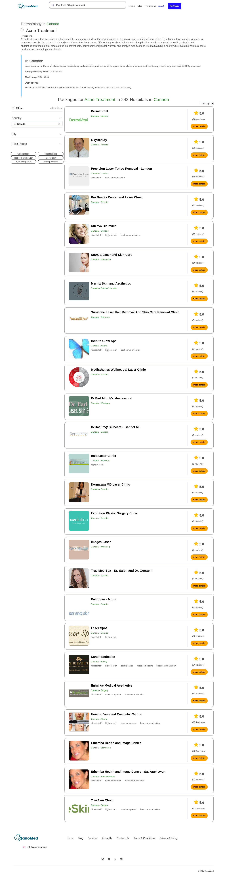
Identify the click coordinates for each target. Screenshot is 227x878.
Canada (52, 24)
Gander (104, 432)
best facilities (127, 665)
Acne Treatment (99, 99)
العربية (161, 6)
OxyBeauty (99, 140)
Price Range (19, 143)
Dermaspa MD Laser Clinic (110, 484)
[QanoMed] (29, 5)
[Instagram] (122, 859)
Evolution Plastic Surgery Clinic (114, 513)
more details (199, 126)
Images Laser (101, 542)
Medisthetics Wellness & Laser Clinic (118, 369)
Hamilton (105, 460)
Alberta (104, 345)
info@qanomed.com (37, 847)
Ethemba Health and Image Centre (116, 743)
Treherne (105, 317)
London (104, 173)
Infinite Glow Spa (103, 341)
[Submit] (52, 5)
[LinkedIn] (116, 859)
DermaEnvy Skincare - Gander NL (115, 427)
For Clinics (174, 6)
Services (92, 838)
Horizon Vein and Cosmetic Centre (116, 714)
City (14, 134)
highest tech (111, 235)
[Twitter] (103, 859)
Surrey (104, 661)
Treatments (150, 6)
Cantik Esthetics (103, 656)
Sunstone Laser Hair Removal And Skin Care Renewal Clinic (135, 312)
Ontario (104, 489)
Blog (140, 6)
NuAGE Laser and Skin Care (111, 254)
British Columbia (109, 288)
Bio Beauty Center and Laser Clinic (117, 197)
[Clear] (59, 123)
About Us (107, 838)
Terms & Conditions (144, 838)
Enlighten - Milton (104, 599)
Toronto (104, 144)
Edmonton (106, 747)
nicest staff (96, 177)
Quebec (104, 231)
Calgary (104, 116)
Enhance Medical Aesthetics (111, 685)
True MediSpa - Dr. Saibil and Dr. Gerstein (121, 570)
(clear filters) (56, 108)
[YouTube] (110, 859)
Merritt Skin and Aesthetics (111, 283)
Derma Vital (99, 111)
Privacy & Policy (169, 838)
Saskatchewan (108, 776)
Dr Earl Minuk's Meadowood (111, 398)
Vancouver (106, 259)
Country (16, 118)
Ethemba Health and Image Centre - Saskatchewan (128, 771)
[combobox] (87, 5)
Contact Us (123, 838)
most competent (145, 665)
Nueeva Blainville (103, 226)
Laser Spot (99, 628)
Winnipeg (105, 403)
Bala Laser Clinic (103, 455)
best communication (115, 177)
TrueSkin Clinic (102, 800)
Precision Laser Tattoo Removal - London (121, 168)
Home (132, 6)
